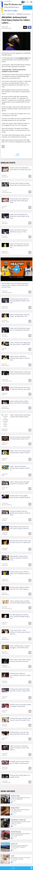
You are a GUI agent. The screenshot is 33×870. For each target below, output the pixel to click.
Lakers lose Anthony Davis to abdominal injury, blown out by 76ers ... (19, 216)
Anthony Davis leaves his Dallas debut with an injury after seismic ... (20, 185)
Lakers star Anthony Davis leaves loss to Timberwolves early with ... (20, 329)
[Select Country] (31, 2)
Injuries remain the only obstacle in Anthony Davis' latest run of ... (20, 438)
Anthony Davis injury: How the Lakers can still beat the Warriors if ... (20, 573)
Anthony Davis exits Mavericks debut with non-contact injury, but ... (20, 169)
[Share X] (25, 27)
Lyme (12, 856)
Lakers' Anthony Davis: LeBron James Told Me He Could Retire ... (20, 402)
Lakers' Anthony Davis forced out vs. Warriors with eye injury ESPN (20, 388)
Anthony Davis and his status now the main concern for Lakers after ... (20, 542)
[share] (24, 2)
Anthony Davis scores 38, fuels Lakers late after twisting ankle (19, 733)
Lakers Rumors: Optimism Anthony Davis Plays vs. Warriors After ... (20, 358)
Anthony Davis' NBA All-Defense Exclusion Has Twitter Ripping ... (20, 588)
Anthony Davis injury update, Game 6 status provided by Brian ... (16, 497)
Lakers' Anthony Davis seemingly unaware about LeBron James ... (20, 416)
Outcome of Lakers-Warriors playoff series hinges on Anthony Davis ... (20, 513)
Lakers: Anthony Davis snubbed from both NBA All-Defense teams (20, 602)
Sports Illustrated (6, 28)
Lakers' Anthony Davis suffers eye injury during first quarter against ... (20, 373)
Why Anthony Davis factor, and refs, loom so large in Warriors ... (20, 527)
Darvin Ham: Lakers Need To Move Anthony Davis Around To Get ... (20, 660)
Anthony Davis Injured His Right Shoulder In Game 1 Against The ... (20, 691)
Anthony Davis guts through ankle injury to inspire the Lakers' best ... (20, 719)
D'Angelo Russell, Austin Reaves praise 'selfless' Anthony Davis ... (20, 762)
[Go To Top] (31, 868)
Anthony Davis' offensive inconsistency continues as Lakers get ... (20, 675)
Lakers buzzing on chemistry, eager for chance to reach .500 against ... (19, 747)
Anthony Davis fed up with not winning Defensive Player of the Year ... (20, 300)
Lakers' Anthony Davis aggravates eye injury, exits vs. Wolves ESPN (20, 343)
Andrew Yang (15, 796)
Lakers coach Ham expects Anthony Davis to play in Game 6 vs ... (20, 468)
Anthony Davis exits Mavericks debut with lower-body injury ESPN (19, 200)
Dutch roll (14, 844)
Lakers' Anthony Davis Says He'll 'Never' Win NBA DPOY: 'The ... (20, 315)
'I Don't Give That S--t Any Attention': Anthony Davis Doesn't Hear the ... (20, 632)
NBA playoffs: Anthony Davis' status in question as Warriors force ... (19, 558)
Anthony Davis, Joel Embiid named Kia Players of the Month (20, 705)
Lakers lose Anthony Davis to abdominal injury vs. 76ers (18, 231)
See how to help (10, 11)
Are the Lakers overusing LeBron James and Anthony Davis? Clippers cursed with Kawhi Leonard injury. (15, 285)
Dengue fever (15, 808)
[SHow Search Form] (28, 2)
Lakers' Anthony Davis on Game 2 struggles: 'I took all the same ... (20, 646)
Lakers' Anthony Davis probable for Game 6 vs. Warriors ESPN (19, 483)
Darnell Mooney (16, 832)
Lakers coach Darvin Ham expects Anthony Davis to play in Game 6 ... (20, 452)
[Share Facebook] (29, 27)
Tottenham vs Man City (18, 820)
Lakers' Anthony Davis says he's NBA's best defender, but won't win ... (19, 245)
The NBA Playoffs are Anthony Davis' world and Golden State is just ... (20, 616)
